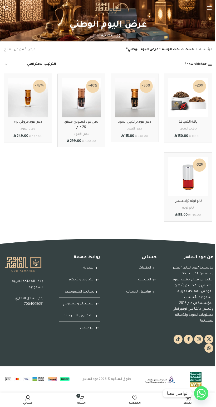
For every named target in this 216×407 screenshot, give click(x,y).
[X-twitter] (208, 339)
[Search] (6, 8)
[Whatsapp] (208, 348)
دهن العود (134, 129)
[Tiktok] (178, 339)
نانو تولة (188, 208)
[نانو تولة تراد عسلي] (188, 177)
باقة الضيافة (188, 122)
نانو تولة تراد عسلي (188, 201)
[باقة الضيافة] (188, 98)
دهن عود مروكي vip (28, 122)
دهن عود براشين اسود (134, 122)
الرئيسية (205, 49)
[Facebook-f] (188, 339)
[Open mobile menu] (209, 8)
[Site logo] (108, 8)
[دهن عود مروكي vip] (28, 98)
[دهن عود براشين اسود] (135, 98)
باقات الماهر (188, 129)
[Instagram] (198, 339)
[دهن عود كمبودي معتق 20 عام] (81, 98)
